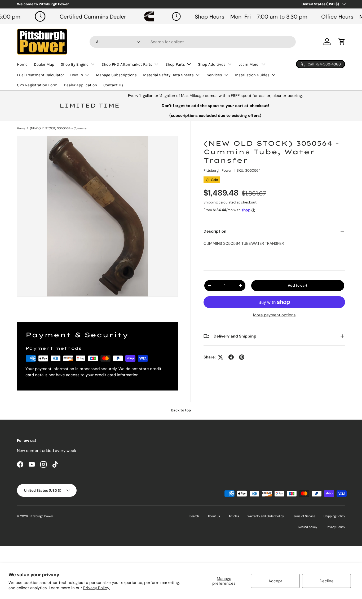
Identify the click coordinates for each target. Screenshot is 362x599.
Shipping (211, 202)
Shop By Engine (75, 64)
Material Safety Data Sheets (168, 75)
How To (76, 75)
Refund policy (307, 527)
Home (22, 64)
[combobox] (193, 42)
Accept (275, 581)
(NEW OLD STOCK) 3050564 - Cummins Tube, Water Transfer (60, 128)
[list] (97, 216)
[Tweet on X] (220, 357)
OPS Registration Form (37, 85)
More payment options (274, 315)
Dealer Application (80, 85)
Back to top (181, 410)
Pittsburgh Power (218, 170)
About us (214, 516)
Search (194, 516)
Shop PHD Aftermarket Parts (126, 64)
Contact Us (113, 85)
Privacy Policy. (96, 588)
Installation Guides (252, 75)
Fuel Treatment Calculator (40, 75)
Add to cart (297, 285)
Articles (233, 516)
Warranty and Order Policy (266, 516)
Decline (327, 581)
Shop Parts (175, 64)
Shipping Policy (334, 516)
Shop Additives (212, 64)
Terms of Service (303, 516)
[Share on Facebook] (231, 357)
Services (214, 75)
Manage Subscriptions (116, 75)
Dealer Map (44, 64)
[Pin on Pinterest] (241, 357)
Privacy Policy (335, 527)
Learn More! (249, 64)
